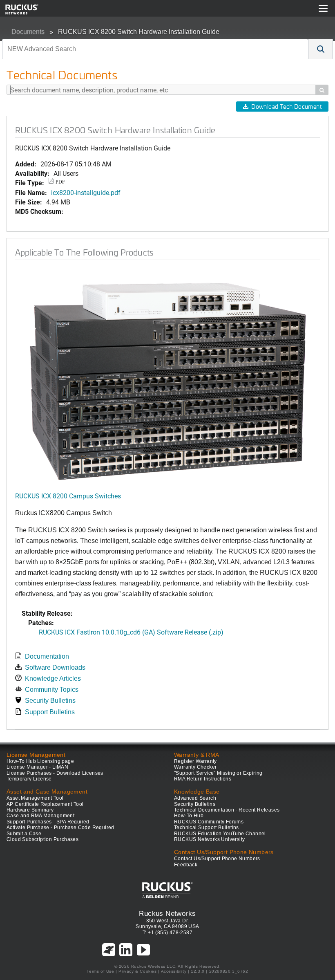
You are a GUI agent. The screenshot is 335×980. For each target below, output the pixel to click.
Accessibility (174, 971)
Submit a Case (24, 833)
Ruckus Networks (167, 913)
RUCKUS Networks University (209, 839)
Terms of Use (100, 971)
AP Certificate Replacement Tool (45, 804)
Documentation (47, 656)
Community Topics (51, 689)
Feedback (185, 865)
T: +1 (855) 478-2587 (167, 932)
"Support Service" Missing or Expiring (218, 773)
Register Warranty (195, 761)
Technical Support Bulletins (206, 827)
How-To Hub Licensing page (40, 761)
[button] (320, 49)
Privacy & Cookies (137, 971)
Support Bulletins (50, 712)
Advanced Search (195, 798)
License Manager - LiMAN (37, 767)
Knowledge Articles (53, 678)
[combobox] (155, 49)
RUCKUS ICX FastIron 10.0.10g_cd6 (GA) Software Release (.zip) (131, 632)
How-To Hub (188, 816)
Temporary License (29, 779)
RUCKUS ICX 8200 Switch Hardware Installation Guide (138, 31)
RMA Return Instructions (202, 779)
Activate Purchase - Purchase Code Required (60, 827)
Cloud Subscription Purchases (42, 839)
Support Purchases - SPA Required (48, 822)
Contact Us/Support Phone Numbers (217, 858)
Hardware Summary (30, 810)
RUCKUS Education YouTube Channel (220, 833)
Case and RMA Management (40, 816)
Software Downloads (55, 667)
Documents (28, 31)
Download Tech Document (286, 106)
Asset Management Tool (35, 798)
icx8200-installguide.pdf (86, 192)
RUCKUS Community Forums (208, 822)
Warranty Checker (195, 767)
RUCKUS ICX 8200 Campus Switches (68, 495)
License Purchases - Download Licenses (55, 773)
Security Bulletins (50, 700)
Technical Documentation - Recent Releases (226, 810)
